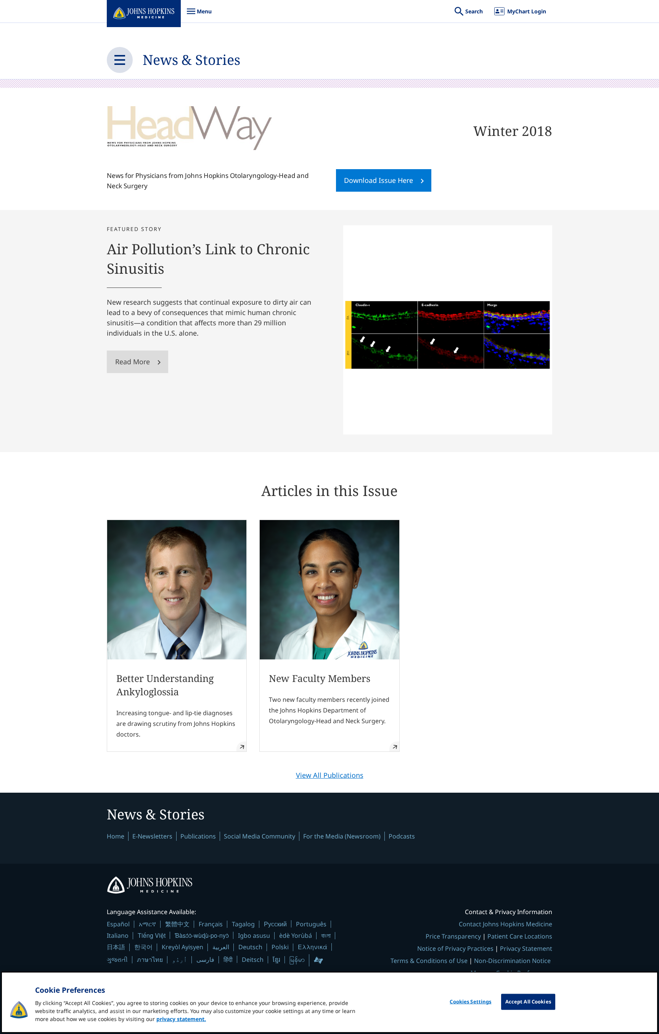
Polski (280, 947)
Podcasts (402, 836)
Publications (198, 836)
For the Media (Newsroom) (342, 836)
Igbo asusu (254, 935)
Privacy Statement (526, 948)
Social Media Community (259, 836)
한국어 (143, 947)
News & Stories (191, 59)
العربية (220, 947)
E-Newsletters (152, 836)
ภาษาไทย (150, 959)
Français (211, 924)
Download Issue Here (378, 180)
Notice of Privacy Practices (455, 948)
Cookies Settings (470, 1001)
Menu (199, 15)
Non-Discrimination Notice (512, 960)
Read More (132, 361)
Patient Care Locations (519, 936)
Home (115, 836)
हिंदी (228, 959)
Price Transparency (453, 936)
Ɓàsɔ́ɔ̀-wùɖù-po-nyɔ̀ (202, 935)
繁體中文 (177, 924)
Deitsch (253, 959)
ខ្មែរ (276, 959)
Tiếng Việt (152, 935)
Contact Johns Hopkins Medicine (505, 924)
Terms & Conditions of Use (429, 960)
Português (311, 924)
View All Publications (329, 775)
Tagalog (243, 924)
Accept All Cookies (528, 1001)
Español (118, 924)
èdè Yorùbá (295, 935)
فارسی (205, 959)
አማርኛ (147, 924)
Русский (275, 923)
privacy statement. (181, 1019)
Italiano (118, 935)
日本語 (116, 947)
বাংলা (326, 935)
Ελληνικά (312, 946)
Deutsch (250, 947)
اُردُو (179, 959)
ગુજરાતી (117, 959)
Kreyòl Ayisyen (182, 947)
